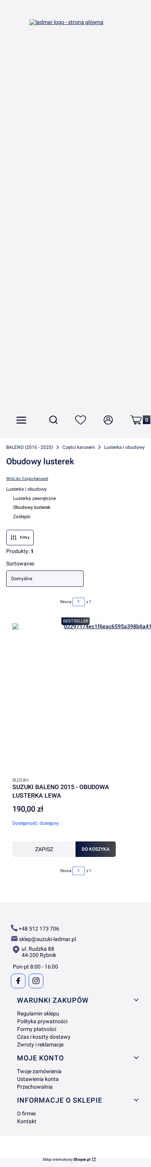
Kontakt (26, 1121)
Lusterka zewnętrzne (34, 498)
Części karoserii (78, 447)
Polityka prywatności (42, 1021)
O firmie (26, 1113)
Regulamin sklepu (38, 1013)
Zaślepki (22, 516)
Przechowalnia (35, 1087)
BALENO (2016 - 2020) (29, 447)
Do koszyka (96, 849)
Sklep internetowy (67, 1160)
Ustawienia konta (38, 1079)
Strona (65, 602)
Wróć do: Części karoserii (27, 478)
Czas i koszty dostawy (43, 1037)
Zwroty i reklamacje (40, 1044)
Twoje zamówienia (39, 1071)
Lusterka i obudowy (124, 447)
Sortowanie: (20, 563)
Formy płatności (36, 1029)
